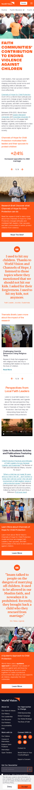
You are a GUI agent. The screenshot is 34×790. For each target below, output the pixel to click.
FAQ (3, 728)
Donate (23, 3)
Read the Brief (17, 235)
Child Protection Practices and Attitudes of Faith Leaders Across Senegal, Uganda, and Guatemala (17, 463)
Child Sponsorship (24, 713)
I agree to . (16, 774)
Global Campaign (24, 716)
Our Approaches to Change (24, 708)
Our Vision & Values (8, 711)
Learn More (17, 553)
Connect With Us (24, 732)
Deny (9, 787)
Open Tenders (7, 753)
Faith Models (16, 10)
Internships (5, 750)
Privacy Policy (9, 782)
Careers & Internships (5, 740)
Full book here (20, 492)
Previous (12, 169)
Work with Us (7, 732)
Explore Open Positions (6, 745)
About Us (5, 707)
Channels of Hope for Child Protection (16, 95)
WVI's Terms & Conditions (20, 774)
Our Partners (6, 722)
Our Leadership (7, 717)
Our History (6, 714)
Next (22, 169)
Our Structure (6, 719)
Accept (24, 787)
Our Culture (6, 736)
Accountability (7, 725)
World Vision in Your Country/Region (25, 754)
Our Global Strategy (25, 719)
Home (4, 10)
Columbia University (21, 117)
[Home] (8, 3)
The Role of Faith (24, 722)
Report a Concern (24, 759)
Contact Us (22, 748)
